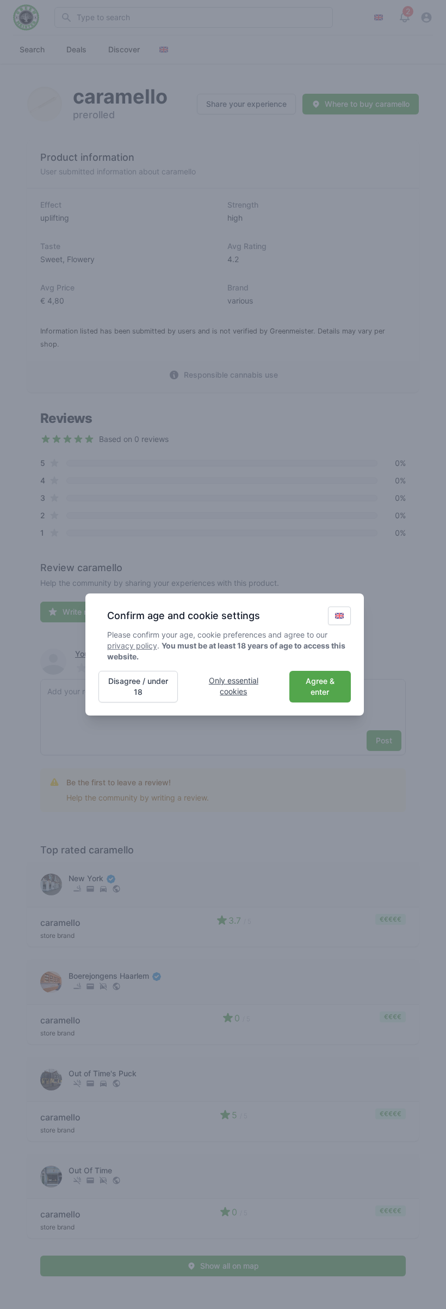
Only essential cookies (233, 686)
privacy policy (132, 645)
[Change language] (339, 616)
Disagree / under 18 (138, 686)
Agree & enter (320, 686)
